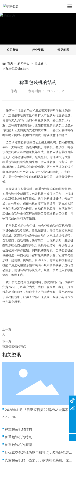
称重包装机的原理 (18, 445)
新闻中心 (23, 63)
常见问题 (63, 50)
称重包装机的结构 (18, 429)
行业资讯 (38, 50)
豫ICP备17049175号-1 (38, 484)
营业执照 (63, 489)
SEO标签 (48, 489)
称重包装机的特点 (14, 346)
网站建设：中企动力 (20, 489)
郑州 (37, 489)
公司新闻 (13, 50)
